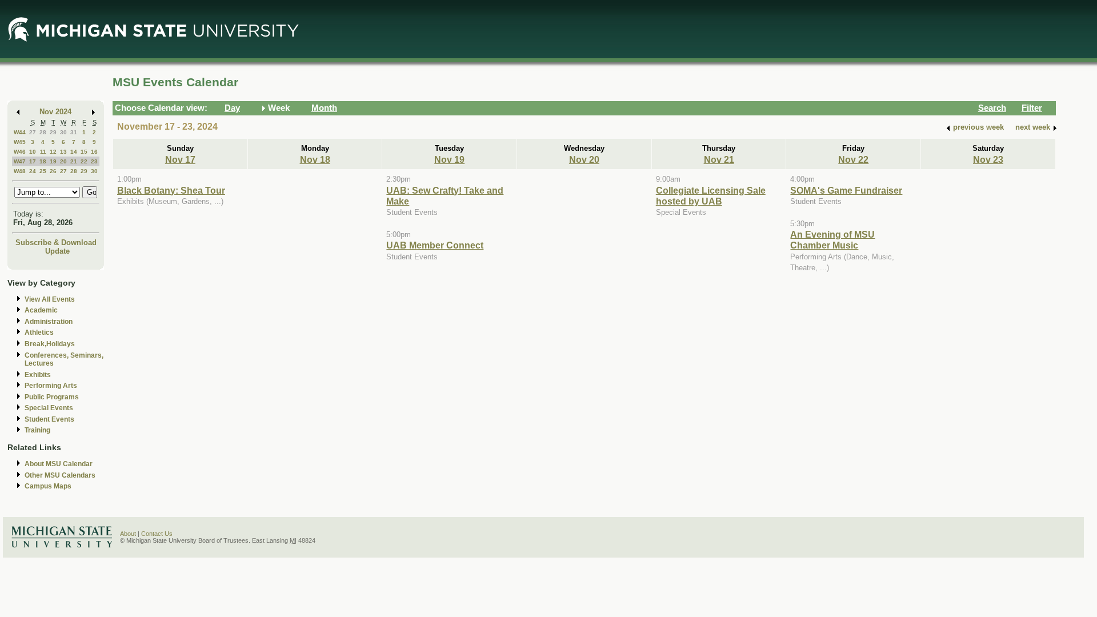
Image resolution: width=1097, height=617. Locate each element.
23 (94, 161)
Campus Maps (48, 486)
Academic (41, 310)
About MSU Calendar (59, 464)
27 (32, 132)
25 (42, 171)
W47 (20, 161)
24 (32, 171)
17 (32, 161)
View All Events (50, 299)
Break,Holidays (50, 344)
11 (43, 152)
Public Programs (52, 397)
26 (53, 171)
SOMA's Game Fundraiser (846, 190)
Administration (49, 322)
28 (42, 132)
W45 (20, 142)
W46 (20, 152)
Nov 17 (180, 159)
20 (63, 161)
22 (84, 161)
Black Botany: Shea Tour (171, 190)
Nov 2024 (55, 111)
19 (53, 161)
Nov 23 (988, 159)
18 (42, 161)
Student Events (49, 419)
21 (73, 161)
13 (63, 152)
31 (73, 132)
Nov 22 (853, 159)
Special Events (49, 408)
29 (53, 132)
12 (53, 152)
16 (94, 152)
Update (57, 251)
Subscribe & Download (56, 242)
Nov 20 (584, 159)
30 (63, 132)
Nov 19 (449, 159)
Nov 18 (315, 159)
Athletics (39, 332)
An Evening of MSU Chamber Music (832, 239)
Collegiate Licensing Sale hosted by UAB (711, 195)
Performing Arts (51, 386)
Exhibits (38, 375)
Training (37, 430)
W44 (20, 132)
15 (84, 152)
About (128, 533)
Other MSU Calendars (60, 475)
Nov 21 (719, 159)
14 (73, 152)
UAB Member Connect (434, 245)
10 (32, 152)
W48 (20, 171)
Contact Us (157, 533)
